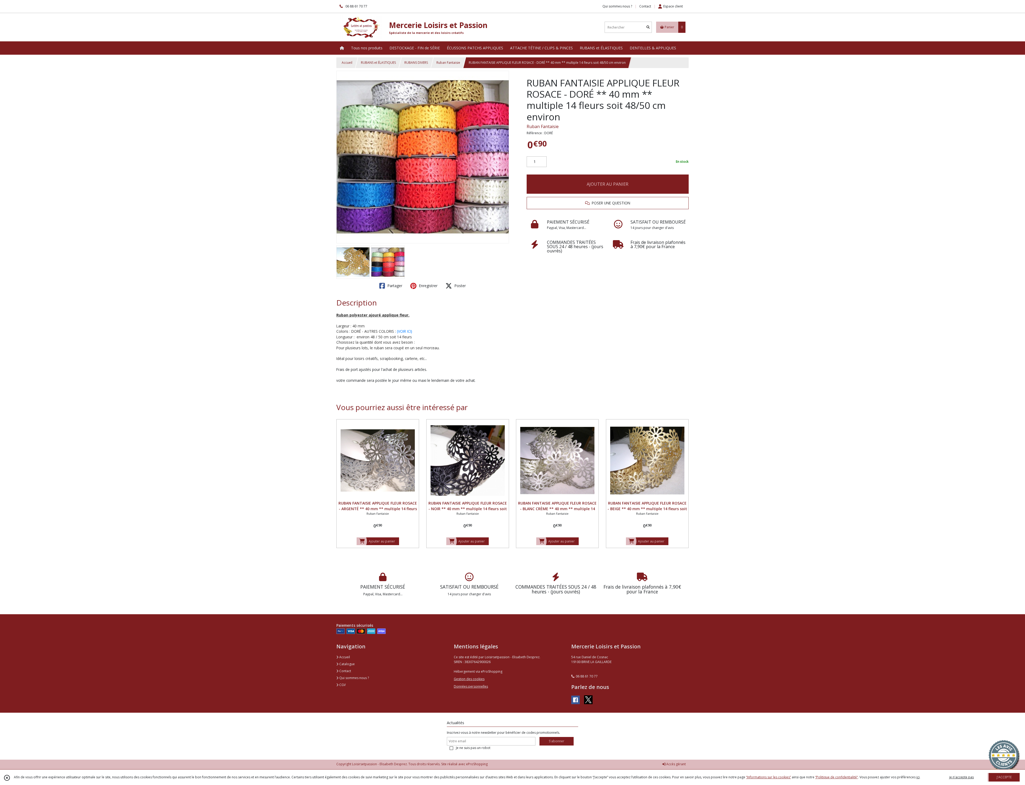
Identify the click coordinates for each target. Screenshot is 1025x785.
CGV (342, 685)
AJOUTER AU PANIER (607, 184)
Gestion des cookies (469, 679)
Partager (394, 285)
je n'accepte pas (961, 777)
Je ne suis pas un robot (473, 748)
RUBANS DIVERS (416, 62)
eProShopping (477, 764)
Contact (645, 6)
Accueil (347, 62)
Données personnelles (471, 686)
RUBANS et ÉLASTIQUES (378, 62)
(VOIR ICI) (404, 331)
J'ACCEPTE (1004, 777)
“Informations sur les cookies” (768, 777)
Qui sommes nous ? (353, 678)
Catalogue (346, 664)
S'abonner (556, 741)
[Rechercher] (648, 27)
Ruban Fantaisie (448, 62)
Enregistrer (427, 285)
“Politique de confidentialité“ (836, 777)
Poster (459, 285)
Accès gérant (675, 764)
